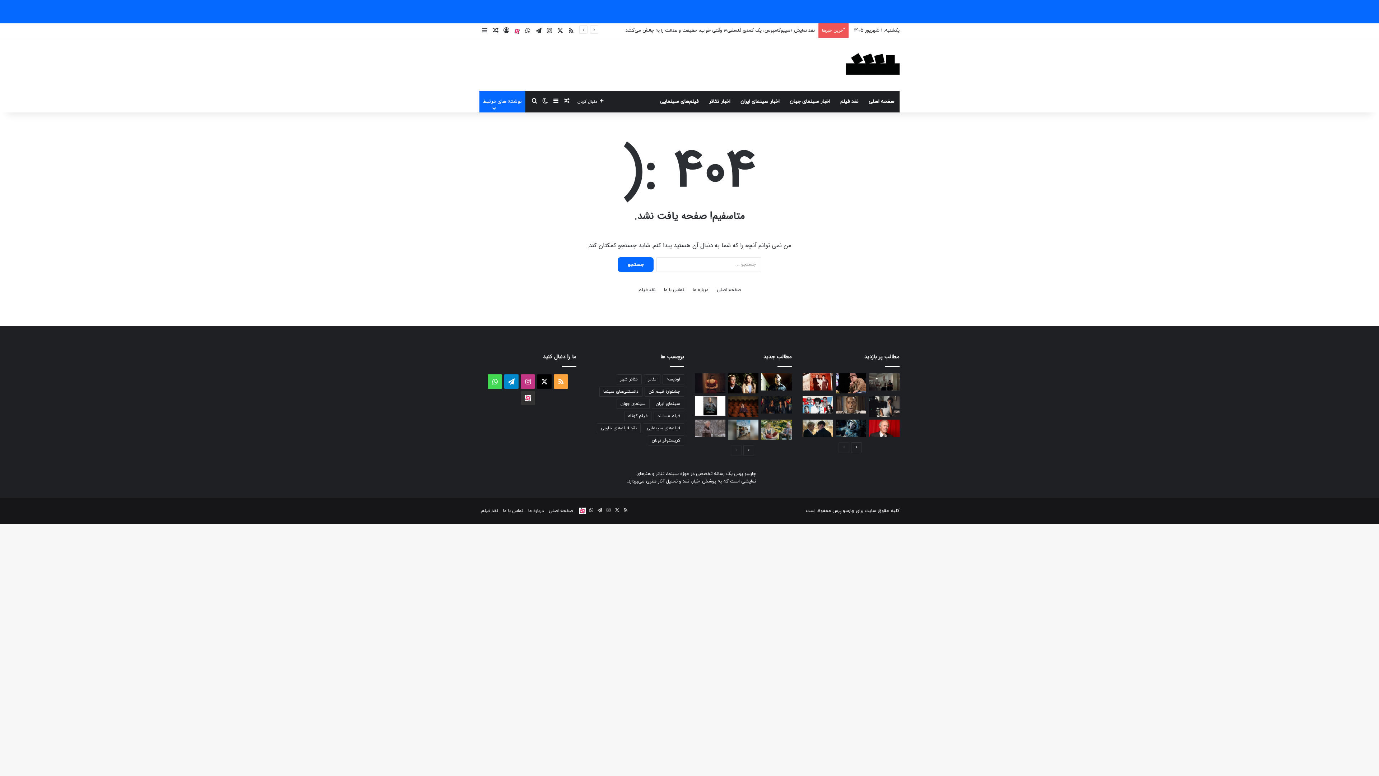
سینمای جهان (633, 404)
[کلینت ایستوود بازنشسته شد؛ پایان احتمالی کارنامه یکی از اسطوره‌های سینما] (884, 428)
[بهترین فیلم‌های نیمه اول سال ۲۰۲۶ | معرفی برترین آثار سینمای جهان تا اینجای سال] (818, 405)
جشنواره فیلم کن (664, 391)
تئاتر (652, 379)
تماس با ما (674, 290)
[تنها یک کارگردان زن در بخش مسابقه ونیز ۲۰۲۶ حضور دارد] (710, 383)
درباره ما (700, 290)
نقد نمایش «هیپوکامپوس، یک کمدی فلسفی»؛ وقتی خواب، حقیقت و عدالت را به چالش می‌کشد (720, 30)
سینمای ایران (668, 404)
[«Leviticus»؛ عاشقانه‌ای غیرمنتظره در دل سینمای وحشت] (818, 428)
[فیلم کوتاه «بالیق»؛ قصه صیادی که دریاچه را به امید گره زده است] (743, 430)
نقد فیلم (849, 101)
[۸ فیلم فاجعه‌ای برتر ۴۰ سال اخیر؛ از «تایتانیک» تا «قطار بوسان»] (851, 428)
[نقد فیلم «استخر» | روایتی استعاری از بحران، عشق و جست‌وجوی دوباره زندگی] (884, 406)
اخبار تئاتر (719, 101)
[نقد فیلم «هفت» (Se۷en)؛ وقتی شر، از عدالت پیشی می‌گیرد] (884, 382)
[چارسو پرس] (873, 65)
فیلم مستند (669, 416)
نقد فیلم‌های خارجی (619, 428)
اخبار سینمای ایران (760, 101)
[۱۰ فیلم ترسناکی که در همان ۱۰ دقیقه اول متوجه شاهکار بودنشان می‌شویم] (851, 405)
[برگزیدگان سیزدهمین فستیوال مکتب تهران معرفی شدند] (743, 406)
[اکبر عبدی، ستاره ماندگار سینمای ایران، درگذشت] (851, 383)
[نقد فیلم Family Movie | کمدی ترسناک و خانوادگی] (776, 405)
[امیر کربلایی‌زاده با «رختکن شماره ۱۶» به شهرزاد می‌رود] (710, 406)
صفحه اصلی (882, 101)
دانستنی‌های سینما (621, 391)
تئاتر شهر (629, 379)
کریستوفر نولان (666, 440)
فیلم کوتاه (637, 416)
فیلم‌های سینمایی (679, 101)
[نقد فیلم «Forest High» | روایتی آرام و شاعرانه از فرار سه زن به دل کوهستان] (710, 428)
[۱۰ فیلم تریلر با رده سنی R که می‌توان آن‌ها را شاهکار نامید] (776, 382)
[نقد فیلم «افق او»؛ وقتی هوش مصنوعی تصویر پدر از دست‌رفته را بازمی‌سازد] (776, 430)
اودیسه (673, 379)
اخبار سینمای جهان (810, 101)
